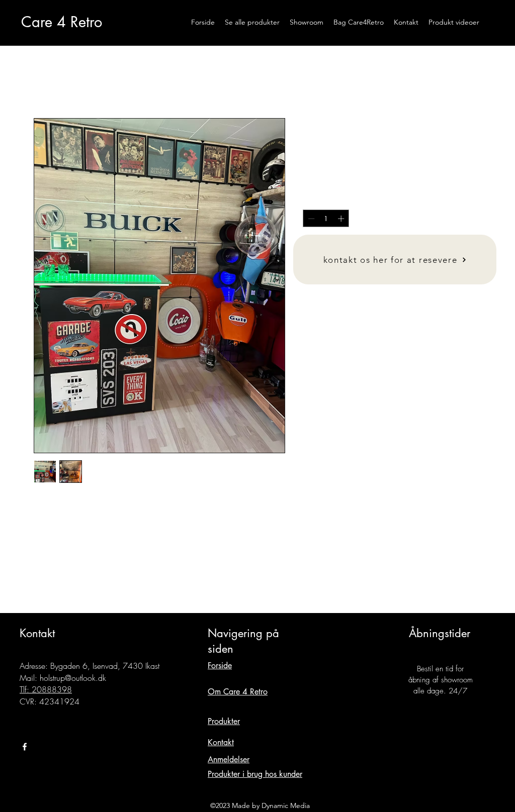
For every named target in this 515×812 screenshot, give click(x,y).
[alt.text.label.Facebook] (25, 747)
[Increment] (342, 218)
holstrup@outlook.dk (73, 677)
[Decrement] (310, 218)
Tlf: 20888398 (46, 689)
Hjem (41, 81)
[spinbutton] (326, 218)
